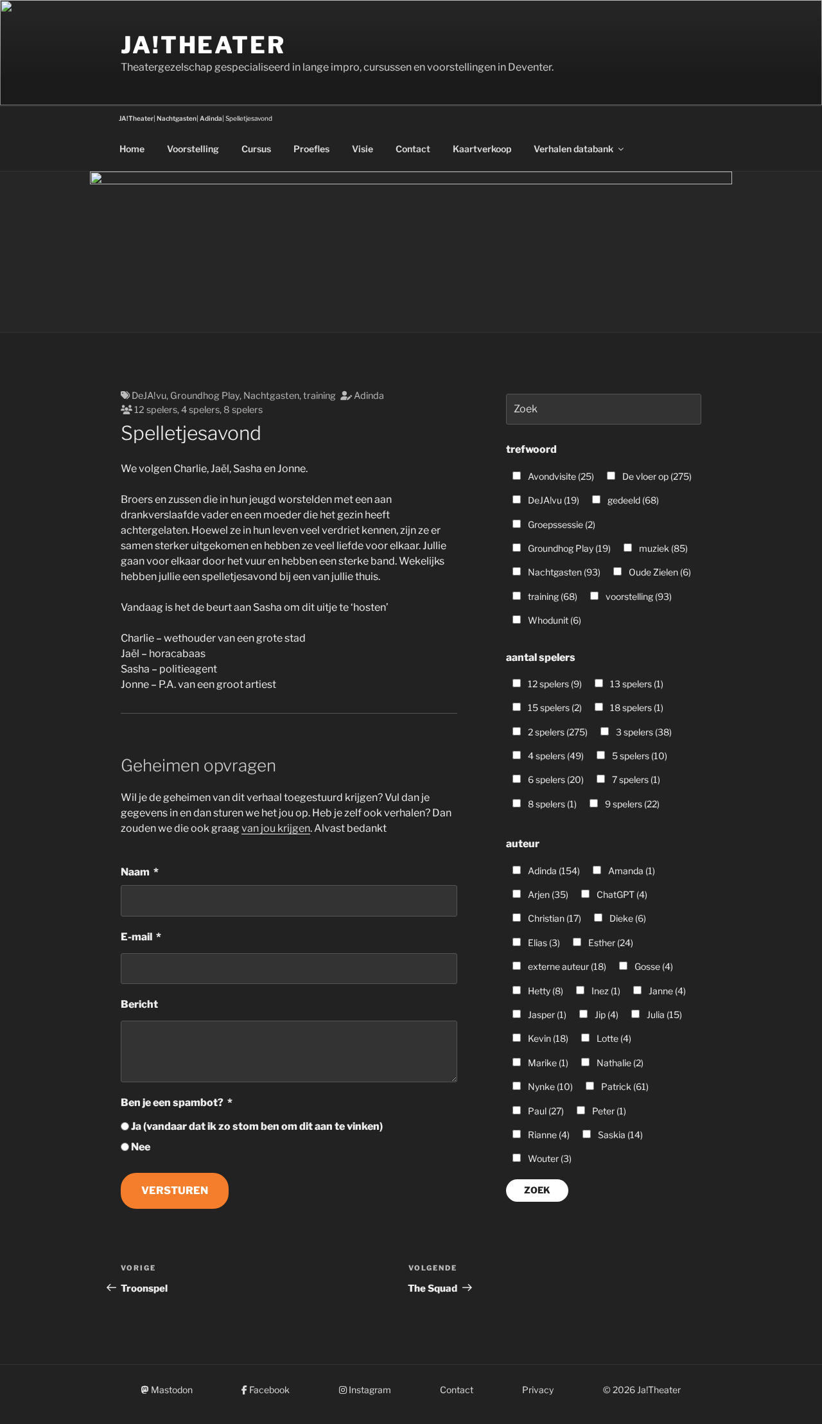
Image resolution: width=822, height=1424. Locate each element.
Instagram (369, 1389)
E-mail (136, 937)
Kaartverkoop (482, 148)
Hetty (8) (544, 990)
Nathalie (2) (619, 1062)
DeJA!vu (149, 395)
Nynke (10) (549, 1086)
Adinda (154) (553, 870)
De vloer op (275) (656, 476)
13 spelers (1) (635, 683)
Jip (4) (605, 1014)
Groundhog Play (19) (568, 548)
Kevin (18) (547, 1038)
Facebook (268, 1389)
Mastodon (171, 1389)
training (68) (551, 596)
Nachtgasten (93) (563, 572)
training (319, 395)
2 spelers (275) (557, 731)
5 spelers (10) (638, 755)
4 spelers (200, 410)
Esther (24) (609, 942)
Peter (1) (608, 1110)
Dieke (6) (627, 918)
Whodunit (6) (553, 620)
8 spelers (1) (551, 803)
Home (131, 148)
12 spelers (155, 410)
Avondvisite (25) (560, 476)
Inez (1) (605, 990)
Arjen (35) (547, 894)
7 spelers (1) (635, 779)
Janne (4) (666, 990)
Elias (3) (543, 942)
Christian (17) (553, 918)
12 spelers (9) (554, 683)
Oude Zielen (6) (659, 572)
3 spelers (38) (643, 731)
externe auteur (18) (566, 966)
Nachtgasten (271, 395)
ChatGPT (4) (621, 894)
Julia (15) (663, 1014)
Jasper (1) (546, 1014)
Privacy (538, 1389)
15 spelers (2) (554, 707)
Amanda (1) (630, 870)
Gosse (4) (653, 966)
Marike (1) (547, 1062)
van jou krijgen (275, 828)
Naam (135, 872)
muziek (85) (662, 548)
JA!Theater (203, 45)
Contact (413, 148)
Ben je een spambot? (172, 1102)
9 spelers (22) (631, 803)
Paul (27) (545, 1110)
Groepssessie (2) (560, 524)
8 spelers (243, 410)
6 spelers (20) (555, 779)
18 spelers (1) (635, 707)
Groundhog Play (205, 395)
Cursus (256, 148)
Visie (362, 148)
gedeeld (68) (632, 500)
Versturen (174, 1190)
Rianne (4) (548, 1134)
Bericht (139, 1004)
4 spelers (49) (555, 755)
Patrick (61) (624, 1086)
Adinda (369, 395)
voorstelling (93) (638, 596)
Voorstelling (193, 148)
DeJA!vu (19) (552, 500)
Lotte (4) (613, 1038)
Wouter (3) (549, 1158)
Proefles (311, 148)
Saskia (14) (619, 1134)
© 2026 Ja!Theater (642, 1389)
